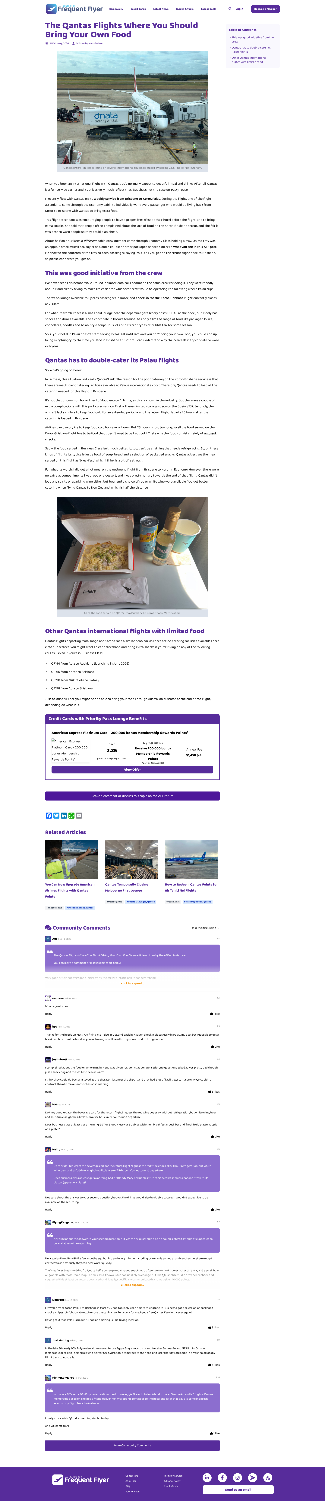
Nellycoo (58, 1300)
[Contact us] (253, 1477)
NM (54, 1104)
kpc (54, 1026)
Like (217, 1047)
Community (116, 9)
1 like (216, 1014)
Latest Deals (208, 9)
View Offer (132, 769)
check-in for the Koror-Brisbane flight (164, 298)
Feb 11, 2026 (71, 998)
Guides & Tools (185, 9)
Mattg (56, 1149)
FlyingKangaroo (63, 1222)
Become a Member (265, 9)
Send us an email (238, 1489)
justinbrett (59, 1059)
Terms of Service (173, 1476)
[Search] (230, 9)
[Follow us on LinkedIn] (208, 1477)
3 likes (215, 1092)
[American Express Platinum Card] (71, 750)
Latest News (161, 9)
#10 (218, 1377)
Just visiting (60, 1340)
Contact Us (131, 1476)
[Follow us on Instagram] (238, 1477)
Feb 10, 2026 (64, 939)
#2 (218, 998)
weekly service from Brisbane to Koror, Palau (127, 198)
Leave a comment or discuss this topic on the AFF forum (132, 796)
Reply (48, 1014)
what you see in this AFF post (194, 247)
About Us (130, 1481)
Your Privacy (132, 1492)
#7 (218, 1222)
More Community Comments (132, 1445)
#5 (218, 1104)
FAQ (127, 1486)
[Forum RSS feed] (268, 1477)
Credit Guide (171, 1486)
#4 (218, 1059)
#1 (218, 938)
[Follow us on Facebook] (223, 1477)
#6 (218, 1149)
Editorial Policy (172, 1481)
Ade (55, 938)
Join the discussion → (206, 928)
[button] (221, 9)
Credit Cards (138, 9)
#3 (218, 1026)
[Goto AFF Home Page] (74, 9)
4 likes (215, 1365)
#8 (218, 1299)
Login (239, 9)
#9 (218, 1340)
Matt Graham (96, 43)
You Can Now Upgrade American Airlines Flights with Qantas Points (70, 890)
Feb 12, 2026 (81, 1223)
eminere (58, 998)
